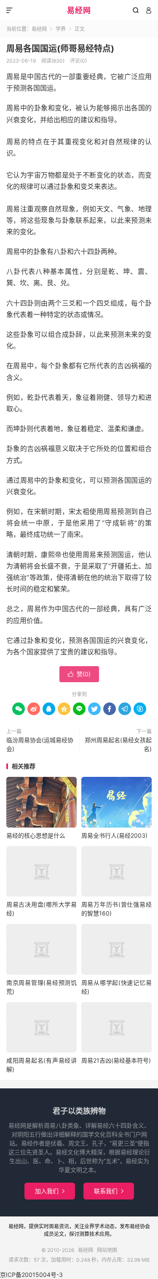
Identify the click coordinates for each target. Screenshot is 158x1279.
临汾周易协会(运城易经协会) (39, 744)
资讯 (64, 1226)
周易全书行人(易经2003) (114, 835)
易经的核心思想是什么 (35, 835)
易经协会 (140, 1226)
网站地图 (107, 1250)
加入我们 (49, 1190)
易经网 (79, 10)
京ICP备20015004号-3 (31, 1274)
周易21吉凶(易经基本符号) (116, 1060)
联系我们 (108, 1190)
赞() (79, 674)
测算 (84, 1234)
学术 (99, 1226)
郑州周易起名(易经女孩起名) (118, 744)
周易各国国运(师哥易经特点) (60, 49)
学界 (61, 29)
